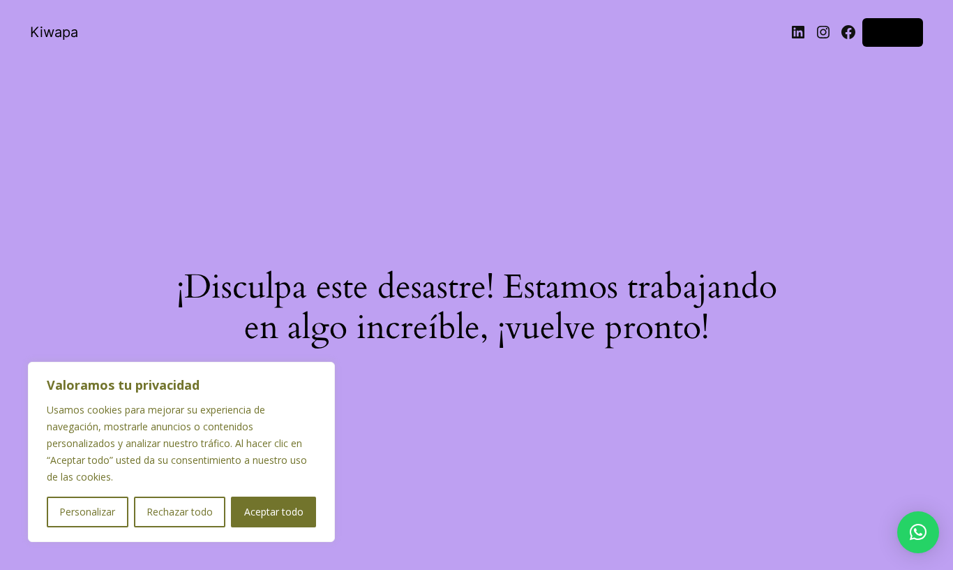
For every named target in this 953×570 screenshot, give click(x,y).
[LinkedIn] (798, 32)
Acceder (892, 32)
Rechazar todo (180, 511)
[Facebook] (848, 32)
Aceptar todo (273, 511)
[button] (918, 532)
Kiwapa (54, 32)
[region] (181, 452)
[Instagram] (823, 32)
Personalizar (87, 511)
